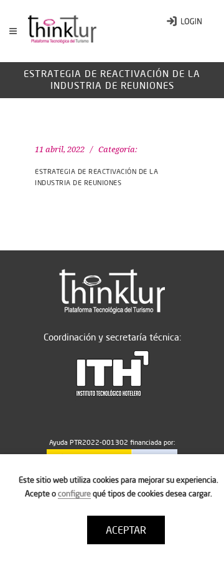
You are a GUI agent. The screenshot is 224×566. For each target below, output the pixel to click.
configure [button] (74, 493)
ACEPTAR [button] (126, 530)
